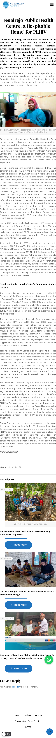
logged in (16, 687)
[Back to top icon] (49, 731)
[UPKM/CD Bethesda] (13, 5)
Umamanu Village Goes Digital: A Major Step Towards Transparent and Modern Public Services (27, 657)
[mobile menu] (51, 4)
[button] (48, 659)
